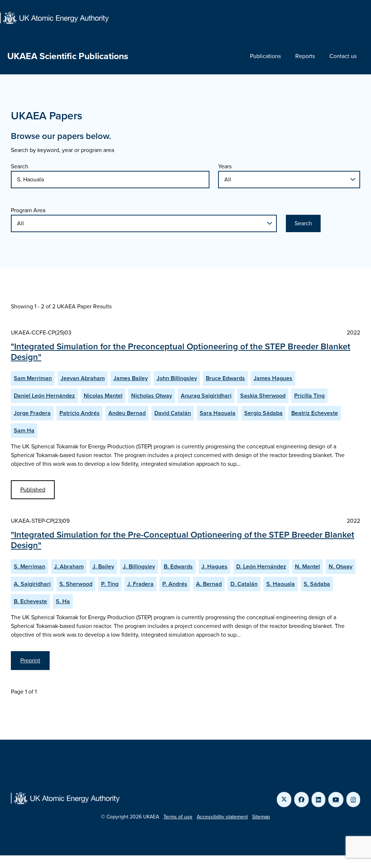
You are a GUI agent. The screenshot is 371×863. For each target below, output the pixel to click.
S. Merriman (29, 566)
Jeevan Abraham (83, 378)
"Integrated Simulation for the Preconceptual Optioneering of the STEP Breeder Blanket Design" (180, 351)
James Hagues (273, 378)
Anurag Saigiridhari (206, 395)
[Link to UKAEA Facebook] (301, 799)
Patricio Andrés (79, 413)
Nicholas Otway (151, 395)
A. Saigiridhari (32, 584)
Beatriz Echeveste (314, 413)
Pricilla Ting (309, 395)
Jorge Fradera (32, 413)
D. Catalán (244, 584)
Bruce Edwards (225, 378)
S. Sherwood (75, 584)
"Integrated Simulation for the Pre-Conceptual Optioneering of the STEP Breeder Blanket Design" (182, 540)
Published (32, 489)
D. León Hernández (261, 566)
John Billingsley (177, 378)
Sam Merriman (33, 378)
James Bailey (130, 378)
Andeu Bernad (127, 413)
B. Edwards (178, 566)
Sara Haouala (217, 413)
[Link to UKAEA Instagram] (353, 799)
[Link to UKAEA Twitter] (284, 799)
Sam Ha (24, 430)
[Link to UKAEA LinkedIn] (318, 799)
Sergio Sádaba (263, 413)
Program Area (28, 210)
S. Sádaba (317, 584)
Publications (265, 56)
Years (225, 166)
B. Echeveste (30, 601)
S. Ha (63, 601)
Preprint (30, 660)
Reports (305, 56)
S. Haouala (280, 584)
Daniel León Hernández (44, 395)
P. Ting (109, 584)
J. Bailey (103, 566)
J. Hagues (214, 566)
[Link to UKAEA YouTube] (335, 799)
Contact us (343, 56)
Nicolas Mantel (103, 395)
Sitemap (261, 817)
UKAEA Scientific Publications (67, 56)
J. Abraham (69, 566)
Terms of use (177, 817)
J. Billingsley (139, 566)
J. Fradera (140, 584)
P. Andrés (174, 584)
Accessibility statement (222, 817)
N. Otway (341, 566)
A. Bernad (209, 584)
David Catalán (172, 413)
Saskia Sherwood (262, 395)
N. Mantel (307, 566)
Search (19, 166)
